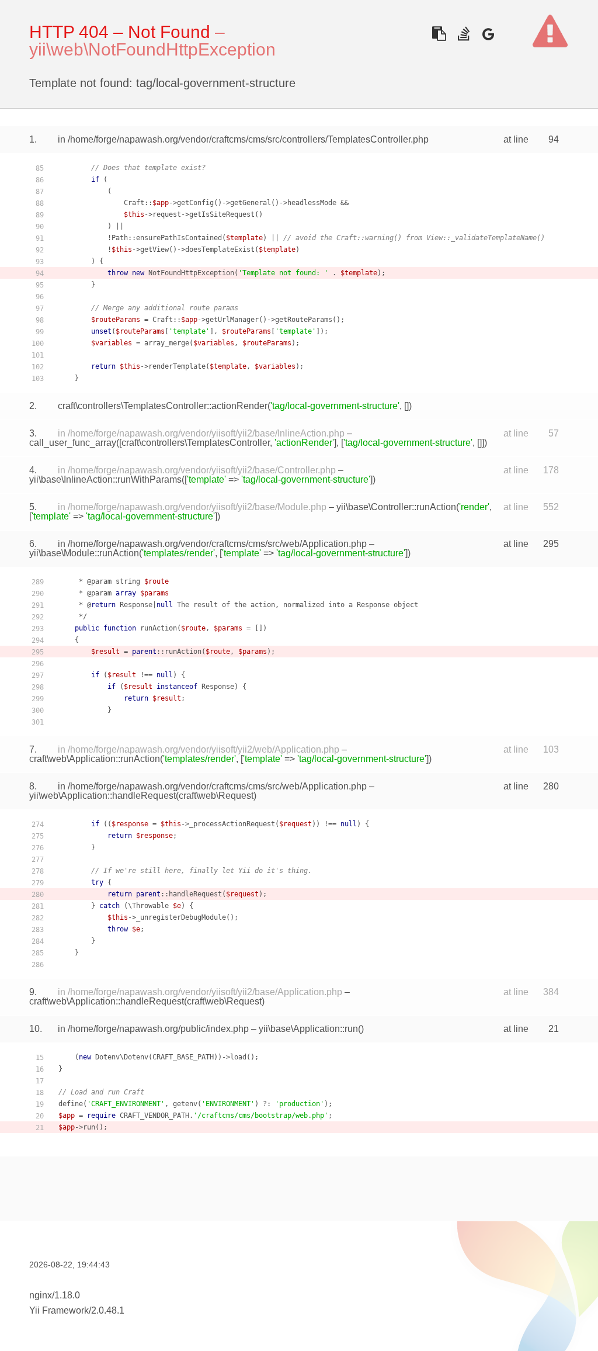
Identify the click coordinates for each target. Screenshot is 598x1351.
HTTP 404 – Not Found (119, 31)
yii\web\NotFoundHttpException (152, 49)
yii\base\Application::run (308, 1029)
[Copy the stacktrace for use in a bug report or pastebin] (439, 33)
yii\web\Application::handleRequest (102, 796)
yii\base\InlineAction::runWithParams (105, 479)
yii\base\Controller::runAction (396, 507)
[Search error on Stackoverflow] (463, 33)
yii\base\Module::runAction (84, 553)
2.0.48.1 (107, 1310)
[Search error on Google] (488, 33)
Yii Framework (59, 1310)
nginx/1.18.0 (54, 1295)
